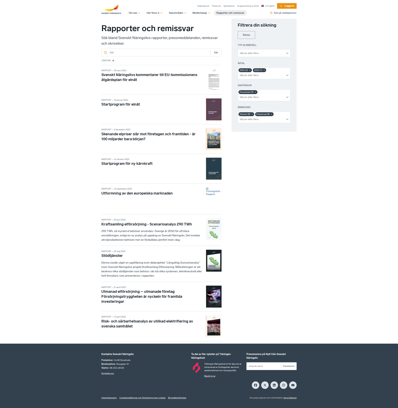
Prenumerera (289, 366)
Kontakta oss (107, 373)
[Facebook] (255, 385)
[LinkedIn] (274, 385)
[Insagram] (283, 385)
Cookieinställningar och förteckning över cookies (142, 397)
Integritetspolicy (109, 397)
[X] (265, 385)
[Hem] (111, 9)
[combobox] (261, 53)
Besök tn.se (209, 376)
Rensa (246, 34)
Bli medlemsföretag (177, 397)
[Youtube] (293, 385)
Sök (216, 52)
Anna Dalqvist (290, 397)
